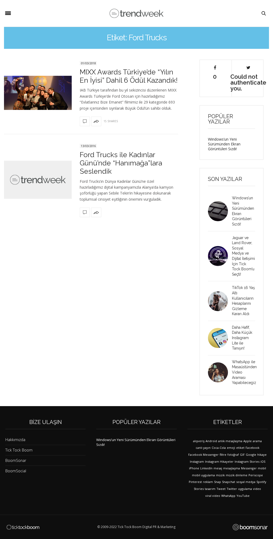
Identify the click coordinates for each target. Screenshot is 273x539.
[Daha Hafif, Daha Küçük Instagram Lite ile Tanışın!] (220, 338)
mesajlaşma (231, 468)
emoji (231, 448)
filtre (223, 455)
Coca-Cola (219, 448)
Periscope (255, 475)
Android (211, 441)
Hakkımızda (15, 439)
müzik (220, 475)
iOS (262, 461)
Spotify (261, 482)
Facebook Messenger (203, 455)
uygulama (245, 489)
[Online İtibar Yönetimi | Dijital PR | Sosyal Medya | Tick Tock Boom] (22, 527)
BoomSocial (15, 470)
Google (251, 455)
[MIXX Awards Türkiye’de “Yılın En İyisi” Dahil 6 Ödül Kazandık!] (38, 93)
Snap (217, 482)
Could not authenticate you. (248, 82)
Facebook (252, 448)
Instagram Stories (247, 461)
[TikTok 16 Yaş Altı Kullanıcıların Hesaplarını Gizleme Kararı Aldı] (220, 301)
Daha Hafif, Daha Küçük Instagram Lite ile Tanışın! (242, 337)
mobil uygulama (203, 475)
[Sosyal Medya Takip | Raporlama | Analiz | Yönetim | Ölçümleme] (250, 527)
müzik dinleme (236, 475)
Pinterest (195, 482)
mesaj (218, 468)
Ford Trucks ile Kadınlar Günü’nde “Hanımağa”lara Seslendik (121, 163)
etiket (240, 448)
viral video (212, 496)
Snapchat (228, 482)
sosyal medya (245, 482)
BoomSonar (15, 460)
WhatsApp (228, 496)
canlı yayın (203, 448)
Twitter (232, 489)
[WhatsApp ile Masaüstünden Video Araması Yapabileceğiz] (220, 372)
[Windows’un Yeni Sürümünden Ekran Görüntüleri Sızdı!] (220, 211)
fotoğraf (233, 455)
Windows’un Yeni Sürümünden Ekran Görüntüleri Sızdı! (224, 144)
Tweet (221, 489)
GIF (242, 455)
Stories (199, 489)
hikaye (262, 455)
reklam (208, 482)
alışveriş (198, 441)
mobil (262, 468)
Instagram (197, 461)
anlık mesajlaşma (230, 441)
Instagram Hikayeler (219, 461)
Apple (247, 441)
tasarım (210, 489)
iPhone (194, 468)
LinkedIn (206, 468)
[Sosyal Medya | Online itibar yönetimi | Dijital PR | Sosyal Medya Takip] (136, 13)
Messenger (249, 468)
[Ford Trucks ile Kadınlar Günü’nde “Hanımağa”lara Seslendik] (38, 180)
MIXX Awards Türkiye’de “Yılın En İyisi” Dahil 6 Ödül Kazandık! (129, 76)
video (257, 489)
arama (257, 441)
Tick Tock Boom (19, 450)
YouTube (243, 496)
